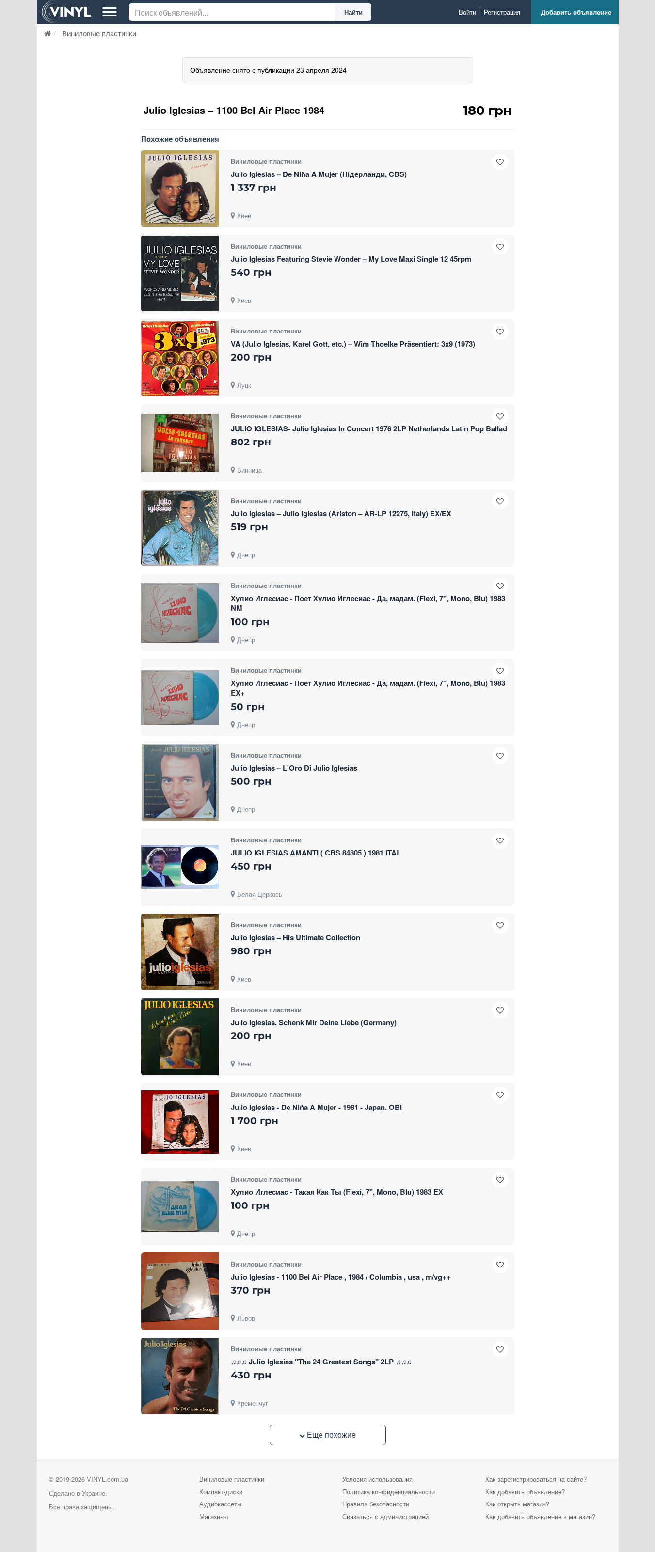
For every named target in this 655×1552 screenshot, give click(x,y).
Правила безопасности (375, 1503)
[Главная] (47, 33)
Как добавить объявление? (525, 1491)
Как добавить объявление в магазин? (540, 1516)
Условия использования (377, 1479)
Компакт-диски (220, 1491)
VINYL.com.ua (107, 1479)
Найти (353, 11)
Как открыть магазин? (517, 1503)
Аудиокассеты (220, 1503)
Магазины (213, 1516)
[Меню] (109, 12)
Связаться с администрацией (385, 1516)
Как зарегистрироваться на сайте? (536, 1479)
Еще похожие (330, 1434)
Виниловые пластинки (231, 1479)
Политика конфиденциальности (388, 1491)
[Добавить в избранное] (500, 162)
